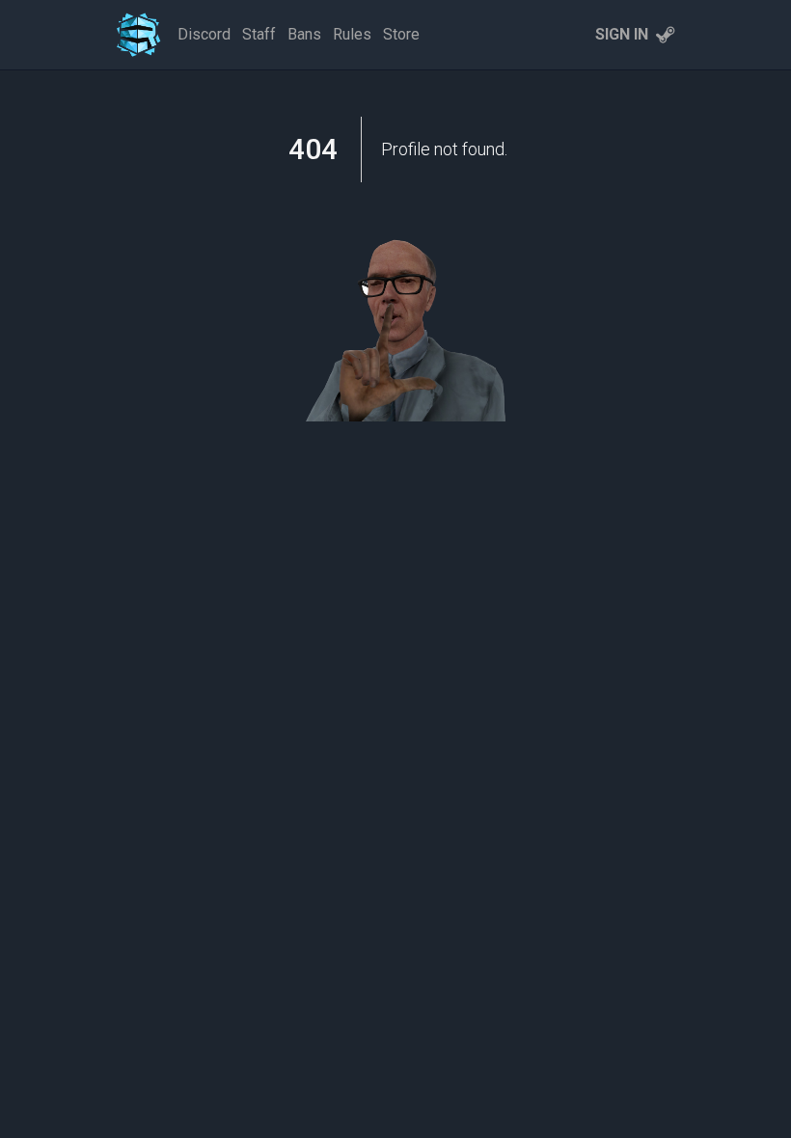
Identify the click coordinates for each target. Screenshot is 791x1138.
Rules (352, 34)
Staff (259, 34)
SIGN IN (621, 34)
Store (401, 34)
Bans (304, 34)
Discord (204, 34)
